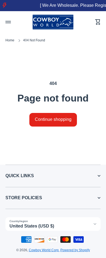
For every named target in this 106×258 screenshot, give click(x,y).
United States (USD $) (32, 226)
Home (9, 40)
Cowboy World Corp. (44, 250)
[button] (98, 22)
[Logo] (53, 22)
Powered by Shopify (75, 250)
